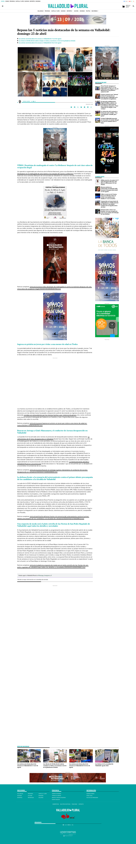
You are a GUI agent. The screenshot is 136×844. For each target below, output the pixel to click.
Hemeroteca (55, 804)
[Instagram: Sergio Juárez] (35, 101)
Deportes (32, 1)
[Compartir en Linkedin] (87, 107)
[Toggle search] (133, 6)
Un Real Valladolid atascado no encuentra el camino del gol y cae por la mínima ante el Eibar (110, 121)
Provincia (12, 1)
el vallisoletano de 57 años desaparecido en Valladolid (53, 438)
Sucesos (26, 1)
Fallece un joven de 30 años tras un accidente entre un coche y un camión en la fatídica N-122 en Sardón (109, 196)
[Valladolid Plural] (68, 6)
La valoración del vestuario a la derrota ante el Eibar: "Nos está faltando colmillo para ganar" (109, 114)
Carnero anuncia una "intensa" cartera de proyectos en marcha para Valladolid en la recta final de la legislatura (109, 97)
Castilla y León (20, 1)
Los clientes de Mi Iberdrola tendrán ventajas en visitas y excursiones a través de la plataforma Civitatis (47, 41)
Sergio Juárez (26, 101)
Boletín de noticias (65, 804)
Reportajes (31, 797)
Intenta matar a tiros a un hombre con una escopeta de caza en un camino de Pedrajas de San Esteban (110, 212)
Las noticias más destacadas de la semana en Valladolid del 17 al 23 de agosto (40, 39)
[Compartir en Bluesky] (81, 107)
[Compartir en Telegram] (84, 107)
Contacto (81, 804)
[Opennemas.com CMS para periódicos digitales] (68, 833)
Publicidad (74, 804)
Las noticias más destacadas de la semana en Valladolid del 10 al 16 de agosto (40, 43)
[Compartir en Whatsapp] (91, 107)
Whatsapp (41, 575)
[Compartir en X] (78, 107)
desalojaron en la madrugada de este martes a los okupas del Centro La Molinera (45, 173)
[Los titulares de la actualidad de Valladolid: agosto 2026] (107, 755)
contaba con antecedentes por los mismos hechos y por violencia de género (50, 415)
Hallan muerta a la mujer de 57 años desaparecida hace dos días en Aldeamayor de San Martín (110, 182)
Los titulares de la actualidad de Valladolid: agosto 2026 (104, 764)
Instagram (47, 575)
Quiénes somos (90, 793)
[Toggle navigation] (2, 6)
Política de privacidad (92, 797)
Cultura (30, 795)
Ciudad (7, 1)
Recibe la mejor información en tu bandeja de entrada (33, 579)
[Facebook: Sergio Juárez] (33, 101)
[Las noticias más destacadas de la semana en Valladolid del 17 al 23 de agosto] (29, 755)
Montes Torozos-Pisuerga (59, 797)
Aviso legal (89, 795)
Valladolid (20, 793)
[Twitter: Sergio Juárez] (32, 101)
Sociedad (37, 1)
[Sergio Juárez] (19, 101)
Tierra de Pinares (56, 793)
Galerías (41, 797)
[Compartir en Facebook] (74, 107)
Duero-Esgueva (56, 799)
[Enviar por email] (71, 107)
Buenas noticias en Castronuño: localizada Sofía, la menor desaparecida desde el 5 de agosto (109, 189)
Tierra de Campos (56, 795)
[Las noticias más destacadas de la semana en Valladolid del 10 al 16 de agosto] (81, 755)
